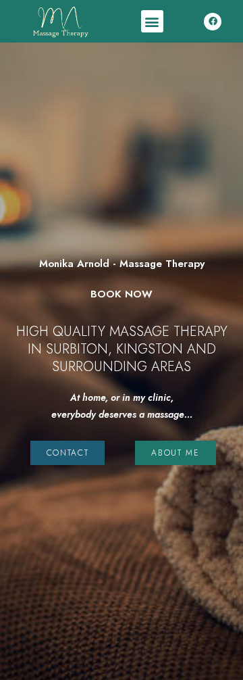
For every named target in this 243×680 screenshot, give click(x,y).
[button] (152, 21)
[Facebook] (212, 21)
